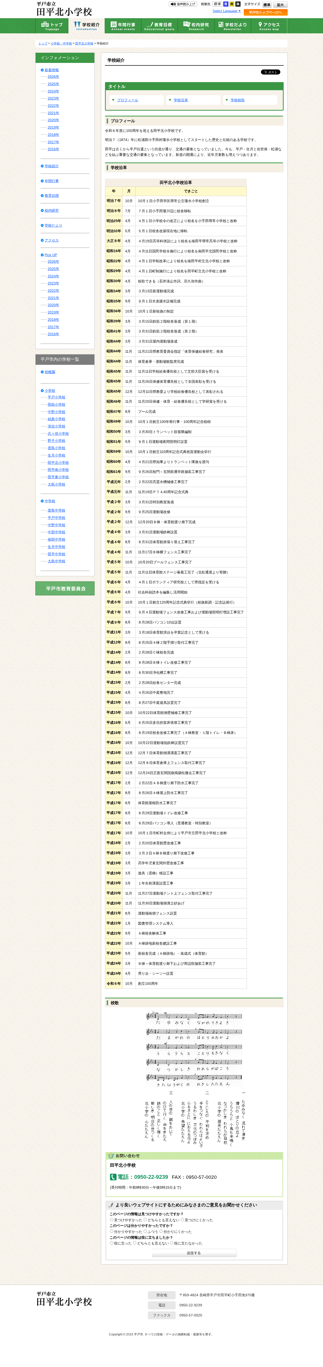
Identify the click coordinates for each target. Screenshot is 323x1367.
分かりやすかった (128, 1232)
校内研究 (52, 210)
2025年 (53, 84)
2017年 (53, 142)
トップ (42, 43)
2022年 (53, 106)
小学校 (50, 391)
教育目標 (52, 196)
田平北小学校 (84, 43)
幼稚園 (50, 372)
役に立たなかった (188, 1243)
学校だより (53, 225)
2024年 (53, 91)
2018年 (53, 135)
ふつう (153, 1232)
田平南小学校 (58, 470)
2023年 (53, 98)
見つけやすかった (128, 1220)
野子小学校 (56, 441)
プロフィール (127, 100)
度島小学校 (56, 448)
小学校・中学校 (61, 43)
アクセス (52, 240)
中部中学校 (56, 532)
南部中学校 (56, 539)
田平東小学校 (58, 477)
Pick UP (51, 255)
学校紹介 (52, 166)
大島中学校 (56, 561)
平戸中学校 (56, 518)
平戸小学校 (56, 397)
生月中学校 (56, 547)
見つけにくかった (199, 1220)
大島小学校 (56, 484)
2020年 (53, 120)
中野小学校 (56, 412)
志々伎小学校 (58, 433)
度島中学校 (56, 510)
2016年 (53, 149)
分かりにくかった (178, 1232)
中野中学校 (56, 525)
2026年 (53, 77)
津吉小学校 (56, 426)
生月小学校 (56, 455)
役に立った (123, 1243)
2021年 (53, 113)
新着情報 (52, 70)
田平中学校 (56, 554)
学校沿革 (181, 100)
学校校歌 (238, 100)
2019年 (53, 127)
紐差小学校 (56, 419)
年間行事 (52, 181)
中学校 (50, 501)
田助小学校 (56, 404)
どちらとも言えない (163, 1220)
